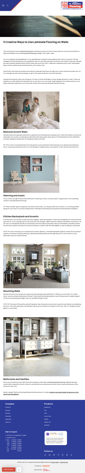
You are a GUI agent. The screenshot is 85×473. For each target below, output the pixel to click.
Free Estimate (9, 469)
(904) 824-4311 (11, 437)
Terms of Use (64, 462)
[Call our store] (19, 469)
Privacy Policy (55, 462)
